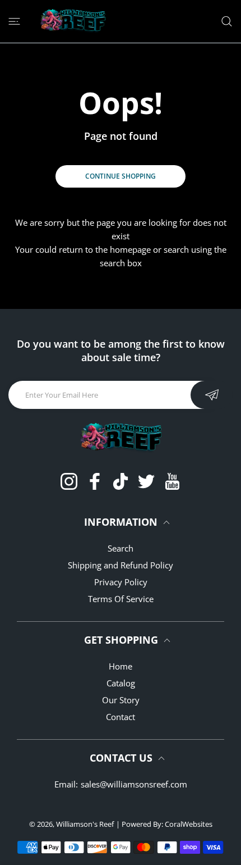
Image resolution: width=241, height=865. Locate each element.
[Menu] (14, 21)
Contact (120, 716)
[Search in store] (226, 21)
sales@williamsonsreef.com (134, 784)
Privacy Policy (120, 582)
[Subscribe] (212, 395)
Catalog (120, 683)
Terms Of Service (121, 598)
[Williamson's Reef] (71, 21)
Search (120, 548)
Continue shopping (120, 176)
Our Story (121, 699)
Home (120, 666)
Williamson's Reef (85, 824)
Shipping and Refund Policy (120, 565)
